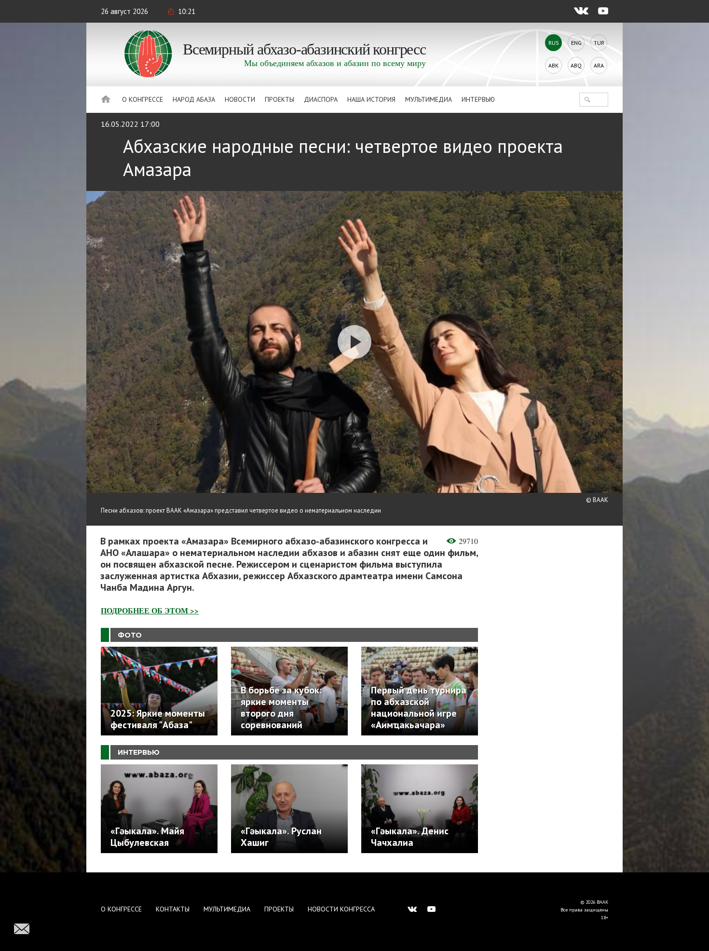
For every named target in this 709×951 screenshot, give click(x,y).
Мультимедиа (428, 99)
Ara (599, 65)
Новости (240, 99)
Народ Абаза (194, 99)
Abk (553, 65)
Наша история (371, 99)
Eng (576, 42)
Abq (576, 65)
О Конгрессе (142, 99)
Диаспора (321, 99)
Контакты (173, 909)
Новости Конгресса (341, 909)
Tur (599, 42)
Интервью (478, 99)
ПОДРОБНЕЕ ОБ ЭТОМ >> (150, 610)
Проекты (279, 99)
